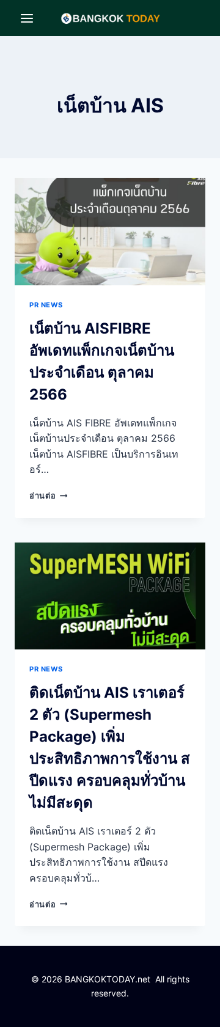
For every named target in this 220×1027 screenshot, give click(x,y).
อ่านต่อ (48, 495)
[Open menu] (27, 18)
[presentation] (110, 231)
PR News (46, 305)
